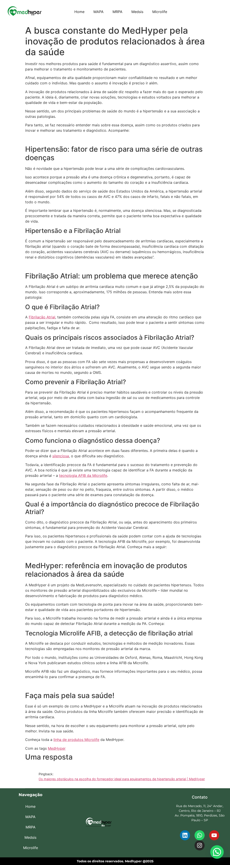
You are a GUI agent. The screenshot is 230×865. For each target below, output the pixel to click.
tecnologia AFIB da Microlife (83, 475)
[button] (217, 852)
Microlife (159, 11)
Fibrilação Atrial (42, 317)
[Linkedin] (185, 835)
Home (79, 11)
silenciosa (60, 456)
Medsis (137, 11)
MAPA (98, 11)
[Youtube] (214, 835)
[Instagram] (200, 845)
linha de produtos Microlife (76, 739)
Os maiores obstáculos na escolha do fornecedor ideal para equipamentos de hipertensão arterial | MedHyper (122, 779)
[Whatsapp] (200, 835)
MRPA (117, 11)
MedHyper (57, 748)
